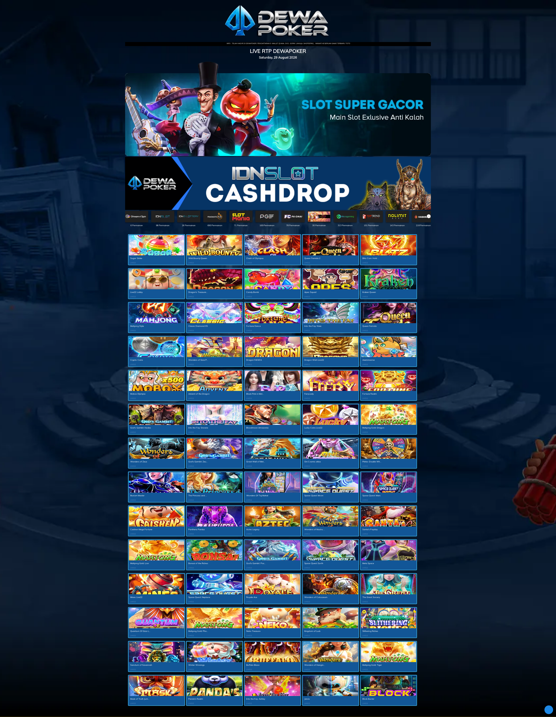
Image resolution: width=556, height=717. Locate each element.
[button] (429, 216)
